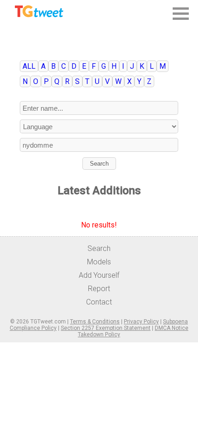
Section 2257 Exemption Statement (106, 328)
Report (99, 288)
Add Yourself (99, 275)
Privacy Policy (141, 321)
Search (99, 163)
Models (99, 261)
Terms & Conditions (95, 321)
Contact (99, 302)
